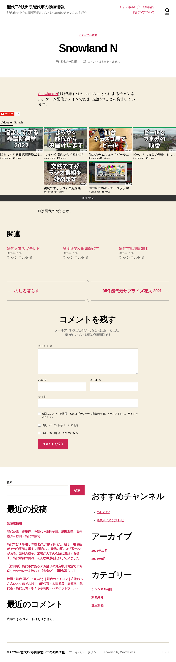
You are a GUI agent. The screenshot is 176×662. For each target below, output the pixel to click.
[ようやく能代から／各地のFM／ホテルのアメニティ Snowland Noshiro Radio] (65, 139)
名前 (42, 379)
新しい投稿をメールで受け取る (60, 433)
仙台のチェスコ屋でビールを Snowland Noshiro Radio (126, 154)
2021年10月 (99, 550)
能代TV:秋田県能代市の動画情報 (35, 7)
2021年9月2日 (69, 61)
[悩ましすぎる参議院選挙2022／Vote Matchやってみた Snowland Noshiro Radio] (21, 139)
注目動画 (97, 605)
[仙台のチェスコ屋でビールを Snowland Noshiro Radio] (110, 139)
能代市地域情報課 (133, 249)
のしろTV (103, 512)
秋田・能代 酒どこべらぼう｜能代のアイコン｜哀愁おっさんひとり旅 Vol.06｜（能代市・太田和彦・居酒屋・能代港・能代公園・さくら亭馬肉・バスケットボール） (45, 583)
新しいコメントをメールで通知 (60, 425)
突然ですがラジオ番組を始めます (67, 188)
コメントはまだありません (104, 61)
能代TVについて (144, 12)
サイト (42, 396)
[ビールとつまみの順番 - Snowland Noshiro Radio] (154, 139)
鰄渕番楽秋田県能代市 (81, 249)
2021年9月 (98, 559)
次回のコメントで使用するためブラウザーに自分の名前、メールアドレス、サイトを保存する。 (90, 415)
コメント (45, 345)
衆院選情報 (14, 523)
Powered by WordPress (119, 652)
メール (95, 379)
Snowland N (48, 94)
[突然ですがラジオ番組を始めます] (65, 173)
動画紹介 (149, 7)
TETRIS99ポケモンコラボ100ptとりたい (117, 188)
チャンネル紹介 (129, 7)
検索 (9, 482)
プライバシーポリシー (84, 652)
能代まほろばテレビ (24, 249)
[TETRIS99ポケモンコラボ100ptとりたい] (110, 173)
